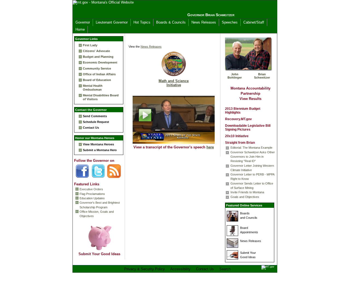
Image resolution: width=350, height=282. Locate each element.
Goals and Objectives (245, 196)
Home (80, 29)
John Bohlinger (235, 76)
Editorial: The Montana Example (251, 147)
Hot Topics (141, 22)
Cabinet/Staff (253, 22)
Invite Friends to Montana (247, 192)
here (210, 147)
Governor (82, 22)
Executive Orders (91, 189)
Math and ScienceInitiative (174, 83)
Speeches (230, 22)
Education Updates (92, 198)
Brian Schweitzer (262, 76)
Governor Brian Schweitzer (210, 15)
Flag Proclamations (92, 193)
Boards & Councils (171, 22)
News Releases (203, 22)
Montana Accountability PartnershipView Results (250, 94)
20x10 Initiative (237, 136)
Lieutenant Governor (112, 22)
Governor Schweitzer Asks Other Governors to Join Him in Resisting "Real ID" (253, 157)
